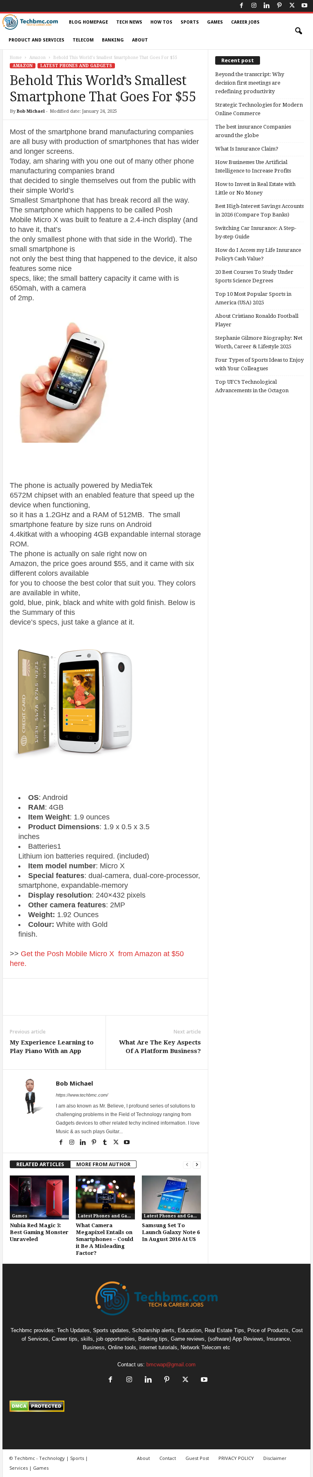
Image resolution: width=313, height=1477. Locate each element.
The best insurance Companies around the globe (253, 131)
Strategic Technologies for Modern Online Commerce (259, 109)
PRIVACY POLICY (236, 1458)
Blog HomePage (88, 22)
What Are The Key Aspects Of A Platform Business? (160, 1047)
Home (16, 57)
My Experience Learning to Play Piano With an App (52, 1047)
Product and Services (36, 40)
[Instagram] (254, 6)
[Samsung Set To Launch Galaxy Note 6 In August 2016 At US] (171, 1197)
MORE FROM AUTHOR (103, 1164)
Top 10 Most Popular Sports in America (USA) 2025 (253, 298)
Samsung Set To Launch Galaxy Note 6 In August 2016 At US (171, 1232)
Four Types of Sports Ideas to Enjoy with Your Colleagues (259, 364)
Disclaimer (275, 1458)
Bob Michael (31, 111)
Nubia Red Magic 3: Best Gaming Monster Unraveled (39, 1232)
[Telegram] (162, 1003)
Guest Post (197, 1458)
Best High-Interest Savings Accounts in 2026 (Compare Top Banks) (259, 210)
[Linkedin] (266, 6)
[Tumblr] (105, 1143)
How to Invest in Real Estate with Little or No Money (255, 188)
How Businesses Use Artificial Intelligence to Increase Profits (253, 166)
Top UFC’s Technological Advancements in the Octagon (252, 386)
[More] (181, 1003)
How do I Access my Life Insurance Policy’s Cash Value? (258, 254)
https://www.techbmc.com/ (82, 1094)
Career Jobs (245, 22)
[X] (292, 6)
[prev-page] (187, 1164)
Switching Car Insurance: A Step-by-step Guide (255, 232)
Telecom (83, 40)
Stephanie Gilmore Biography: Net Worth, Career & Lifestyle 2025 (258, 342)
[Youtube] (304, 6)
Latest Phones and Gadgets (76, 65)
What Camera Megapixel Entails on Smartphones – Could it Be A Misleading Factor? (104, 1239)
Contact (167, 1458)
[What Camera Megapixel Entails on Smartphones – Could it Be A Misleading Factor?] (105, 1197)
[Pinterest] (279, 6)
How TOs (161, 22)
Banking (113, 40)
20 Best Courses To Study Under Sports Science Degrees (254, 276)
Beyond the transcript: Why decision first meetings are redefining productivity (249, 82)
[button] (298, 31)
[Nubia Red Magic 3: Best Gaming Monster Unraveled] (39, 1197)
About (140, 40)
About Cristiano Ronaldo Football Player (256, 320)
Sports (190, 22)
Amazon (37, 57)
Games (215, 22)
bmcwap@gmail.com (171, 1364)
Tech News (129, 22)
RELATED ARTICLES (40, 1164)
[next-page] (197, 1164)
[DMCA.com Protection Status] (156, 1406)
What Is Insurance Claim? (246, 149)
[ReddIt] (143, 1003)
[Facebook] (241, 6)
